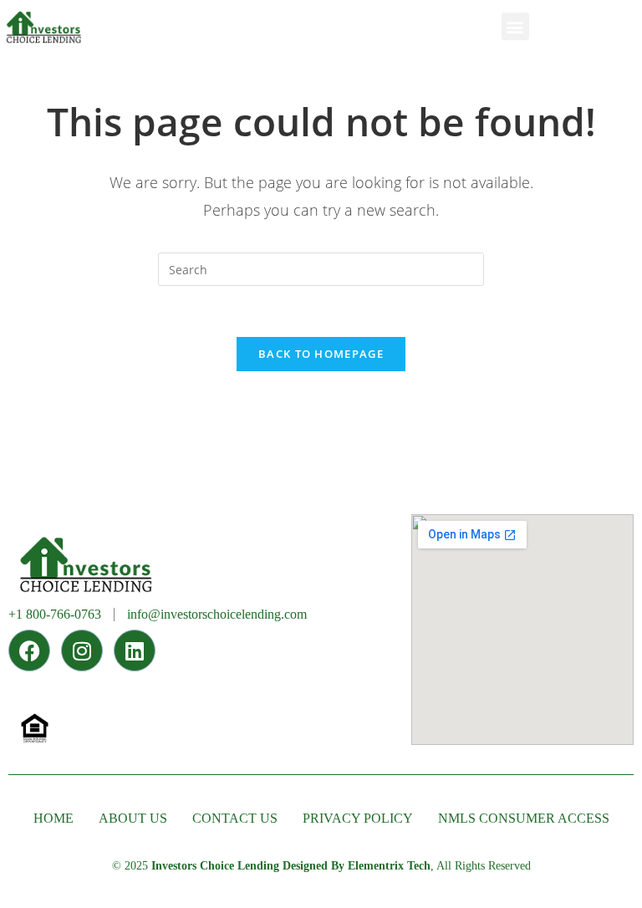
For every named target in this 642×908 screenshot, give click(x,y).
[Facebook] (29, 650)
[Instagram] (82, 650)
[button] (515, 26)
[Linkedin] (134, 650)
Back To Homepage (321, 353)
